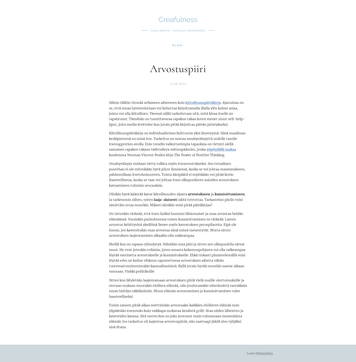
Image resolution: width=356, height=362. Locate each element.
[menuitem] (178, 46)
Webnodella (264, 353)
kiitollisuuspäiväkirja (203, 103)
